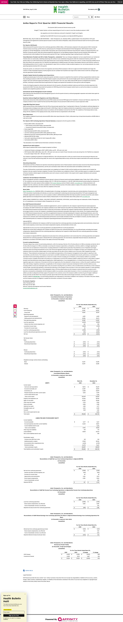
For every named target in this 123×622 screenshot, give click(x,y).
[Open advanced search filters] (91, 17)
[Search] (88, 17)
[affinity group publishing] (15, 312)
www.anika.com (79, 183)
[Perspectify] (15, 309)
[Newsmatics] (15, 315)
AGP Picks (4, 2)
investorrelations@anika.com (30, 288)
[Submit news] (15, 306)
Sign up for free (14, 615)
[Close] (25, 594)
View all (120, 2)
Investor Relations (56, 183)
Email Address (7, 609)
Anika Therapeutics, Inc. (29, 191)
